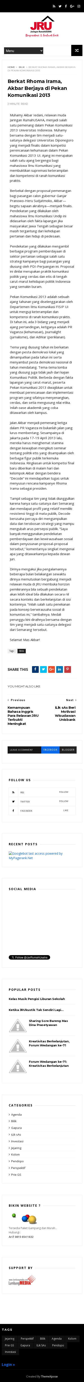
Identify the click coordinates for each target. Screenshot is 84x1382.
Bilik (22, 67)
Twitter (44, 801)
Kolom (15, 1154)
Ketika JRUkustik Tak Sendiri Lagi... (36, 1010)
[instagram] (79, 6)
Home (11, 67)
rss (44, 792)
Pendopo (17, 1161)
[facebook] (66, 6)
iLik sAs (16, 1134)
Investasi (17, 1141)
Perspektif (18, 1168)
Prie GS (16, 1175)
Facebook (44, 810)
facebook (50, 750)
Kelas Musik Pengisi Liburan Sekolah (37, 999)
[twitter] (60, 6)
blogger (68, 750)
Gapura (16, 1128)
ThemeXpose (49, 1376)
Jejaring (16, 1148)
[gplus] (72, 6)
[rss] (54, 6)
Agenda (16, 1115)
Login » (8, 1364)
